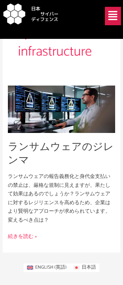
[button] (113, 16)
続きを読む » (22, 236)
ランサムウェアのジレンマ (61, 154)
